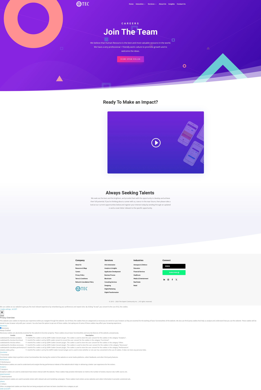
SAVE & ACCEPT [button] (5, 389)
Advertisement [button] (5, 374)
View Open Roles (130, 59)
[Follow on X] (176, 279)
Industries (140, 4)
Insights (171, 4)
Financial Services (139, 271)
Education (137, 268)
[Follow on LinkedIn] (164, 279)
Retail (135, 285)
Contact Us (181, 4)
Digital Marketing (110, 289)
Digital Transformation (112, 292)
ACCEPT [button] (14, 309)
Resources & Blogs (81, 268)
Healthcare (137, 275)
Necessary (5, 328)
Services (151, 4)
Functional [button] (3, 352)
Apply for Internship (181, 233)
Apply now (80, 243)
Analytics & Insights (111, 268)
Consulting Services (111, 282)
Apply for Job (80, 233)
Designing (108, 285)
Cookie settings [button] (6, 309)
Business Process (110, 275)
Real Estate (137, 282)
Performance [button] (4, 360)
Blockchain (108, 278)
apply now (130, 243)
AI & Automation (110, 265)
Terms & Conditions (81, 278)
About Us (162, 4)
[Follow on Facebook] (172, 279)
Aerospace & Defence (140, 265)
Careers (77, 271)
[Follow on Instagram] (168, 279)
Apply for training (130, 233)
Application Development (113, 271)
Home (131, 4)
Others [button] (2, 381)
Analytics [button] (3, 367)
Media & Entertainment (141, 278)
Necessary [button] (3, 326)
